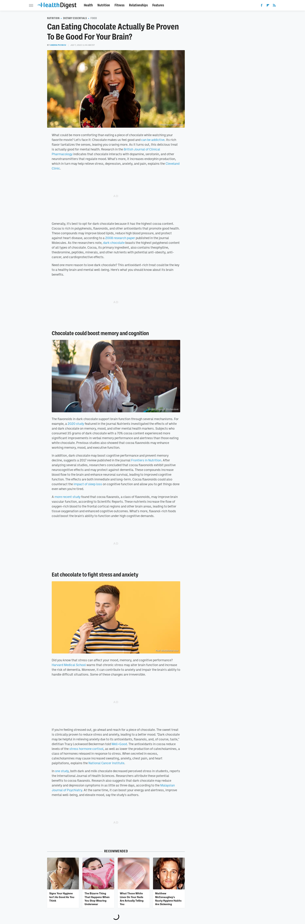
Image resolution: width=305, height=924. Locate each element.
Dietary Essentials (75, 18)
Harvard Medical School (69, 665)
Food (94, 18)
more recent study (67, 497)
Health (88, 5)
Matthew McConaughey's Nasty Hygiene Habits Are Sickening (168, 899)
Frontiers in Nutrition (146, 460)
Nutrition (103, 5)
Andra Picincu (58, 45)
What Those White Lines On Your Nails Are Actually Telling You (131, 899)
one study (62, 771)
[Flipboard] (268, 6)
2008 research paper (120, 238)
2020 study (76, 424)
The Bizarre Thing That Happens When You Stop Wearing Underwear (97, 899)
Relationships (138, 5)
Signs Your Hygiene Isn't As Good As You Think (61, 897)
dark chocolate (114, 243)
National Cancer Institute (106, 763)
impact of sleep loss (88, 484)
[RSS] (274, 6)
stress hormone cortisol (86, 749)
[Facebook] (261, 6)
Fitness (119, 5)
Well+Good (119, 744)
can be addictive (153, 140)
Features (158, 5)
